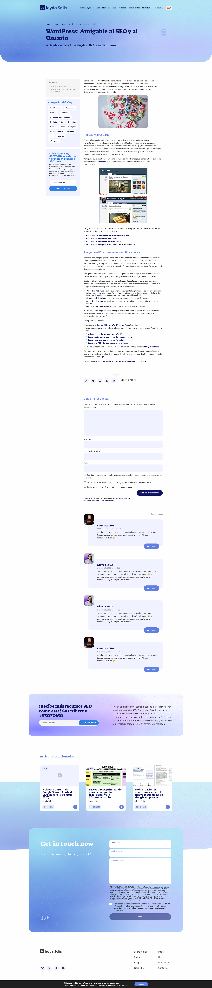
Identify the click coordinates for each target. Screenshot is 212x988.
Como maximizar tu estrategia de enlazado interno (110, 337)
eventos (53, 112)
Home (48, 24)
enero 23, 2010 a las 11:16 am (109, 529)
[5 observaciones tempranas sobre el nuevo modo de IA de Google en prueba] (152, 775)
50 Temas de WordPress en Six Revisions (104, 241)
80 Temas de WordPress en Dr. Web (101, 238)
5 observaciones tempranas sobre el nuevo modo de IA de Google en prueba (149, 793)
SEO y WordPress (151, 347)
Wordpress (109, 45)
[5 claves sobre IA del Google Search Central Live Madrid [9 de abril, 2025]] (59, 775)
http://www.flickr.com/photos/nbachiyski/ (117, 361)
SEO (63, 24)
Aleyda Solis (105, 564)
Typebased (101, 161)
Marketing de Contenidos (60, 117)
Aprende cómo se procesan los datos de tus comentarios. (107, 499)
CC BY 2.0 (142, 361)
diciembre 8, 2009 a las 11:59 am (110, 610)
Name (116, 842)
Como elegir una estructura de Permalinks (107, 340)
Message (118, 860)
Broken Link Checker (96, 298)
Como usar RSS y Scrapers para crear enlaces (108, 343)
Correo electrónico (92, 451)
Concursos (70, 108)
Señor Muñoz (105, 525)
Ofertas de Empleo (68, 127)
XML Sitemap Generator (97, 306)
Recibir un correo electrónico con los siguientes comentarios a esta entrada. (119, 482)
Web (86, 463)
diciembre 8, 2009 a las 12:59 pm (110, 568)
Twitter (61, 136)
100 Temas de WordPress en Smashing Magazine (107, 235)
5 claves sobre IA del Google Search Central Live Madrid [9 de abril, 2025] (57, 793)
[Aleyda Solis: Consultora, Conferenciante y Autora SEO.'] (53, 9)
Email (116, 851)
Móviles (53, 127)
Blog (56, 24)
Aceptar (141, 984)
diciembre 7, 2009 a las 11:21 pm (110, 652)
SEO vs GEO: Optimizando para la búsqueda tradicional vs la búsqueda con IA (105, 793)
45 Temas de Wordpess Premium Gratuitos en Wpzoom (110, 244)
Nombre (88, 439)
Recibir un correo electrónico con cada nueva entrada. (109, 487)
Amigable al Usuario (58, 86)
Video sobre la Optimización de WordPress (107, 334)
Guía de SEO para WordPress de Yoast (113, 325)
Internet (64, 112)
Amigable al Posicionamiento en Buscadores (63, 90)
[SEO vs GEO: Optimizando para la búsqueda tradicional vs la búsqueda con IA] (106, 775)
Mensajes (72, 122)
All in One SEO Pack (95, 291)
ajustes (124, 985)
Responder (151, 546)
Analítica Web (55, 108)
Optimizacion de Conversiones (62, 131)
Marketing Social (56, 122)
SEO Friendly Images (96, 301)
